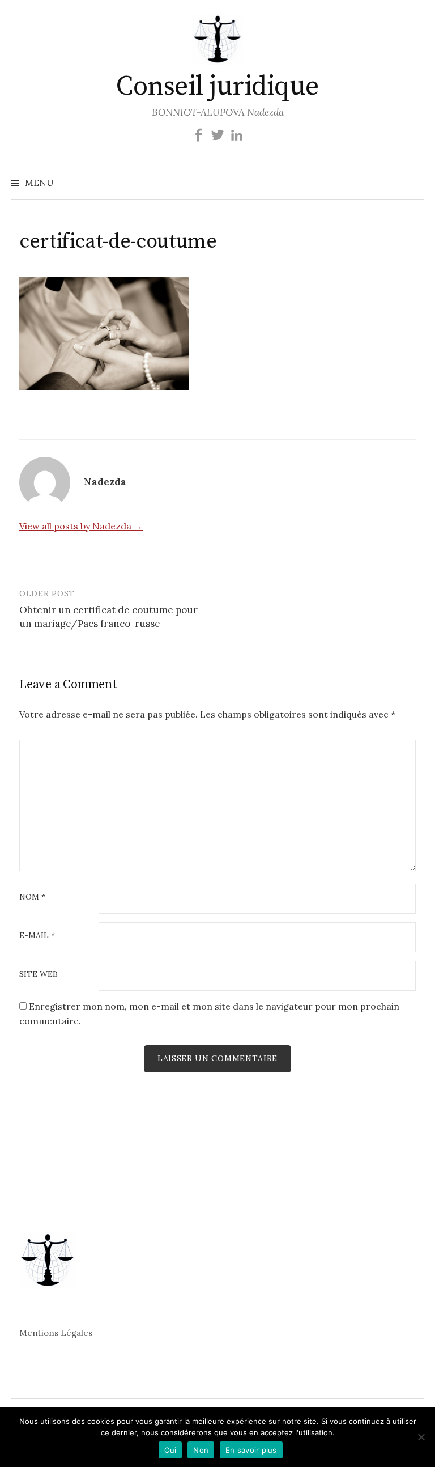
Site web (38, 974)
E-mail (37, 936)
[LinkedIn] (236, 134)
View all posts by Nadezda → (81, 526)
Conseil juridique (217, 87)
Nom (32, 897)
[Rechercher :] (414, 182)
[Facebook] (198, 134)
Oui (170, 1450)
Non (200, 1450)
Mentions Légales (55, 1333)
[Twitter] (217, 134)
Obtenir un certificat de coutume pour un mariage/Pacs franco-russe (108, 617)
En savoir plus (251, 1450)
